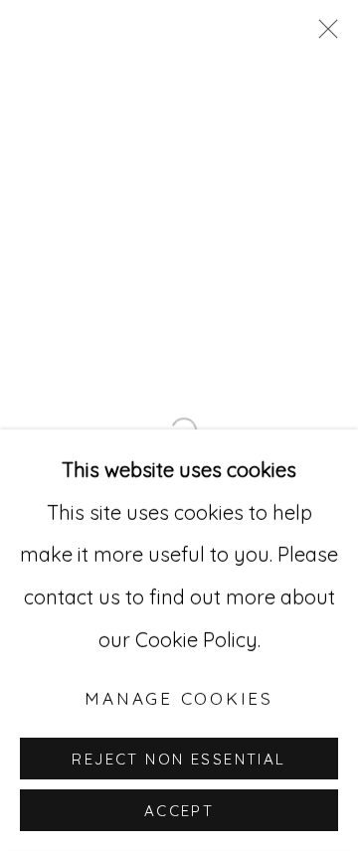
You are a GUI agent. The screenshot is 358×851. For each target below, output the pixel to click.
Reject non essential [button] (178, 759)
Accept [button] (179, 810)
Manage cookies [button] (179, 698)
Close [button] (323, 35)
